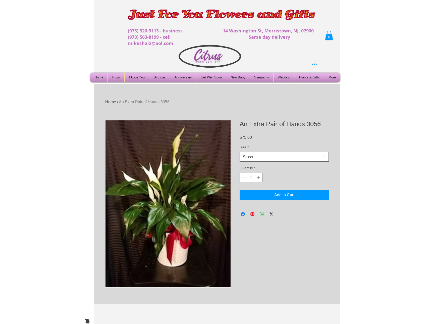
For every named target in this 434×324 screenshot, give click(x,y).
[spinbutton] (251, 177)
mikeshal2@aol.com (150, 43)
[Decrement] (243, 177)
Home (110, 102)
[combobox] (284, 157)
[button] (329, 35)
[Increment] (259, 177)
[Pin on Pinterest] (252, 214)
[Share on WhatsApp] (262, 214)
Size (244, 147)
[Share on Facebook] (243, 214)
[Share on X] (271, 214)
